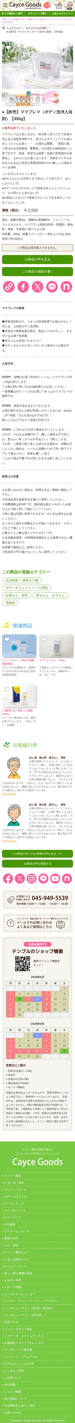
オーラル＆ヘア (14, 1203)
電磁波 (10, 602)
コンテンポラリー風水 (18, 1329)
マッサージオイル (15, 1189)
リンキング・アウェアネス (21, 1356)
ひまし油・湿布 (14, 1182)
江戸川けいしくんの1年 (19, 1363)
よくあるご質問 (14, 1370)
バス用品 (41, 587)
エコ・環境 (11, 1245)
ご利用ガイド (12, 1377)
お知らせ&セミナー (62, 13)
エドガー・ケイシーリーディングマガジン (31, 1301)
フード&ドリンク (15, 1210)
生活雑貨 (11, 580)
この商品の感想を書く (38, 271)
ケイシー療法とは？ (17, 1252)
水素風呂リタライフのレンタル (24, 1342)
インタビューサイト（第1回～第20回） (29, 1308)
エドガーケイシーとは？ (19, 1294)
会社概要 (10, 1384)
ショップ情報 (12, 1391)
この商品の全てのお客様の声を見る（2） (38, 853)
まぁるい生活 (12, 1280)
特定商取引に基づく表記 (19, 1405)
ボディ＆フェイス (18, 587)
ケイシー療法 (12, 1175)
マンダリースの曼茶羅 (18, 1349)
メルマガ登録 (12, 1287)
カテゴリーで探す (37, 13)
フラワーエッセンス (17, 1231)
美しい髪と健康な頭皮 (18, 1273)
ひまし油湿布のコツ (17, 1259)
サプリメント (12, 1217)
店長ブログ (11, 1322)
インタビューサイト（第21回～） (25, 1315)
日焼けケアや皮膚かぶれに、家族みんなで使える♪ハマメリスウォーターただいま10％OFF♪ (37, 20)
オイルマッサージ (15, 1266)
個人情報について (15, 1398)
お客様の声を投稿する (38, 863)
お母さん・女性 (16, 595)
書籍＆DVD (11, 1238)
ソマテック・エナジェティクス (24, 1335)
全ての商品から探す (12, 13)
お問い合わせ (12, 1412)
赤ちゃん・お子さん (50, 595)
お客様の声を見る (37, 259)
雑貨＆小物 (30, 580)
